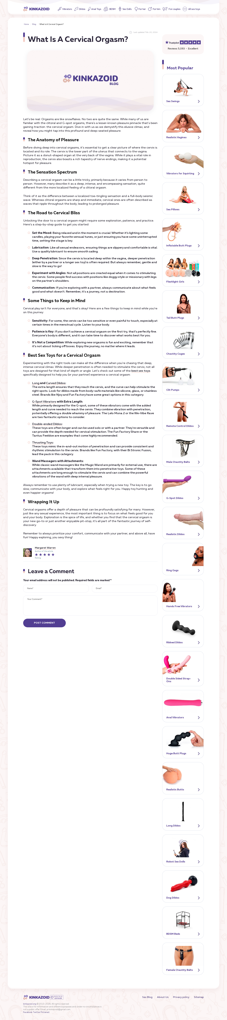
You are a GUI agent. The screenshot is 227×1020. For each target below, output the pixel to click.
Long (35, 383)
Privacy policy (181, 997)
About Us (162, 997)
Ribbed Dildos (174, 642)
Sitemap (199, 997)
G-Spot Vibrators (44, 401)
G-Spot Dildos (174, 498)
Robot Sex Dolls (175, 862)
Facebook (27, 1012)
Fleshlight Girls (175, 282)
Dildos (82, 9)
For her (142, 9)
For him (156, 9)
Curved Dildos (55, 383)
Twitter (36, 1012)
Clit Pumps (172, 390)
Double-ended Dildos (47, 424)
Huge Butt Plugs (176, 753)
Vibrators (67, 9)
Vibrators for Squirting (180, 173)
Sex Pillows (172, 209)
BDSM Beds (173, 934)
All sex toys (194, 9)
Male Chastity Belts (178, 462)
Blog (34, 24)
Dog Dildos (172, 898)
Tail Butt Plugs (175, 318)
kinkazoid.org (29, 1004)
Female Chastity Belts (179, 970)
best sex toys (140, 370)
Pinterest (45, 1012)
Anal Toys (96, 9)
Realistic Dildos (175, 534)
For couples (174, 9)
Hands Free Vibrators (179, 606)
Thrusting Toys (42, 442)
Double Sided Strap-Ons (178, 680)
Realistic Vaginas (176, 137)
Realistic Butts (175, 789)
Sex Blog (147, 997)
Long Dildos (173, 826)
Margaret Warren (45, 548)
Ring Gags (172, 570)
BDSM (112, 9)
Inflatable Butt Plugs (179, 246)
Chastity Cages (175, 354)
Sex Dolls (127, 9)
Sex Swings (173, 101)
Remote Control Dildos (180, 426)
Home (26, 24)
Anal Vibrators (175, 717)
